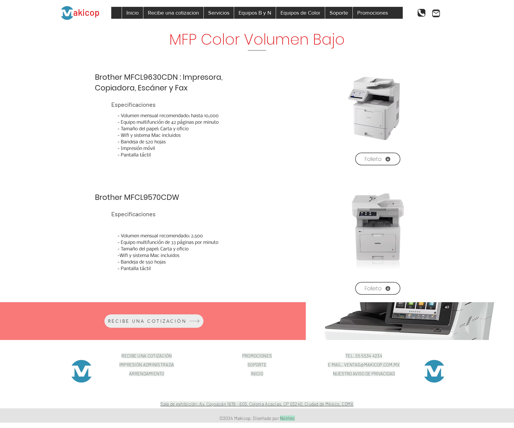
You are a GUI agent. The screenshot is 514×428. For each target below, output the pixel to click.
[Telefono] (421, 13)
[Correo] (436, 13)
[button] (218, 13)
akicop (86, 12)
